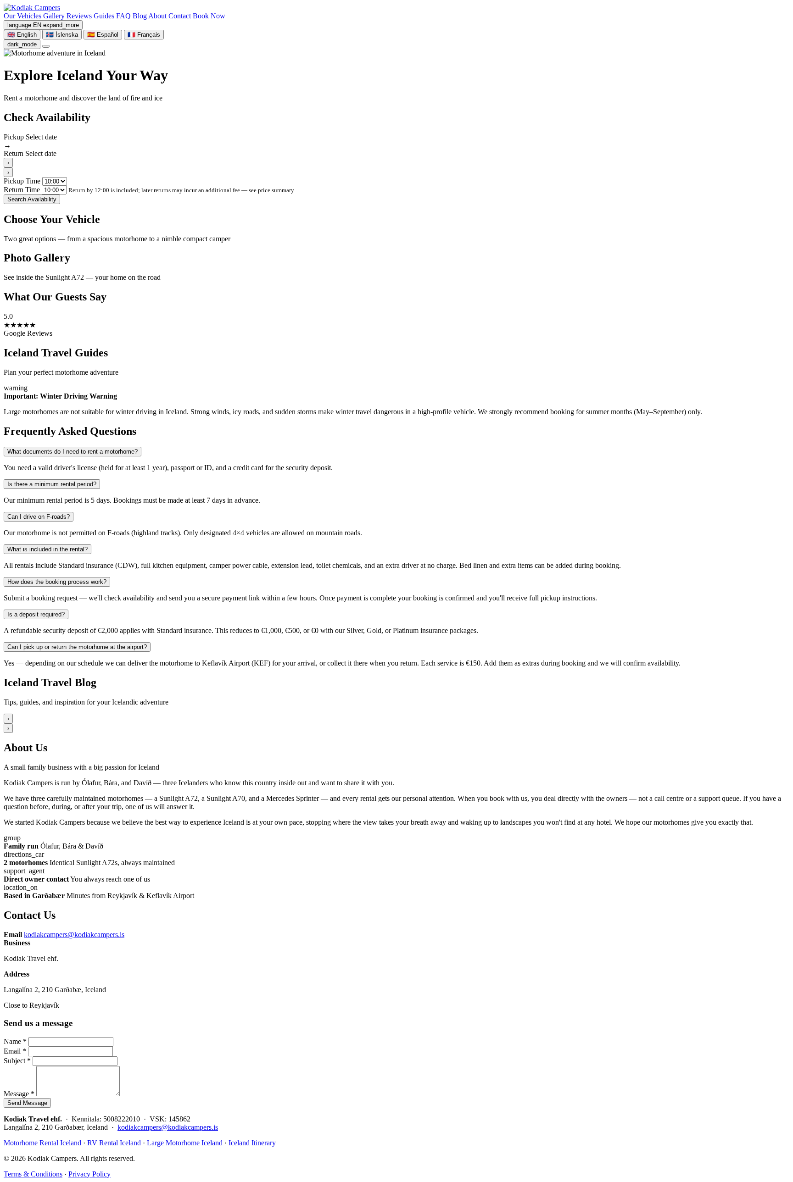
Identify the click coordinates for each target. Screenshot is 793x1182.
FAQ (123, 16)
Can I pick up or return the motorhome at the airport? (77, 647)
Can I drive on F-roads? (38, 516)
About (157, 16)
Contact (179, 16)
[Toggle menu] (46, 46)
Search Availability (31, 199)
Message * (19, 1094)
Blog (140, 16)
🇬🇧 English (22, 34)
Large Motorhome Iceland (185, 1143)
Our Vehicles (22, 16)
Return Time (22, 190)
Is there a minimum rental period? (51, 484)
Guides (104, 16)
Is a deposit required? (36, 614)
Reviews (79, 16)
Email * (15, 1051)
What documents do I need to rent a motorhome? (72, 451)
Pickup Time (22, 181)
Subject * (17, 1061)
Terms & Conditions (33, 1174)
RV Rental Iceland (114, 1143)
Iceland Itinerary (252, 1143)
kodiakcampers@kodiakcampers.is (74, 934)
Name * (15, 1041)
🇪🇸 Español (102, 34)
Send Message (27, 1102)
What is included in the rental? (47, 549)
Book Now (209, 16)
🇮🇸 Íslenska (62, 34)
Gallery (54, 16)
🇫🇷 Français (144, 34)
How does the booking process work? (56, 581)
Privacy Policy (89, 1174)
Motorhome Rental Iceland (42, 1143)
